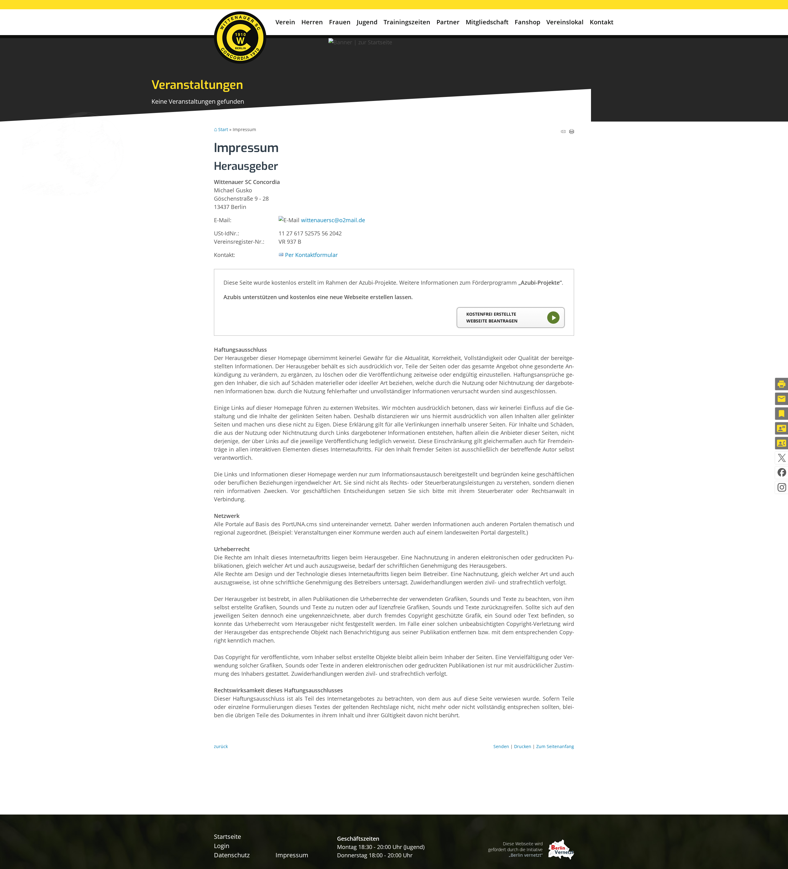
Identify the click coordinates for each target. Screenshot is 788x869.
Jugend (367, 22)
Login (221, 846)
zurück (221, 746)
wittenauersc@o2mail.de (333, 220)
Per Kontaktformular (311, 254)
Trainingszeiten (407, 22)
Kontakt (601, 22)
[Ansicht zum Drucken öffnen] (571, 131)
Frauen (340, 22)
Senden (501, 746)
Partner (448, 22)
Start (223, 129)
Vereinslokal (565, 22)
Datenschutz (232, 855)
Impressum (291, 855)
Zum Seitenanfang (555, 746)
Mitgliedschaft (487, 22)
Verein (285, 22)
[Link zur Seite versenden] (563, 131)
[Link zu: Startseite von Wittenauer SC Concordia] (240, 37)
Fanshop (527, 22)
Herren (312, 22)
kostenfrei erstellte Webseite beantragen (491, 317)
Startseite (227, 836)
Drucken (522, 746)
